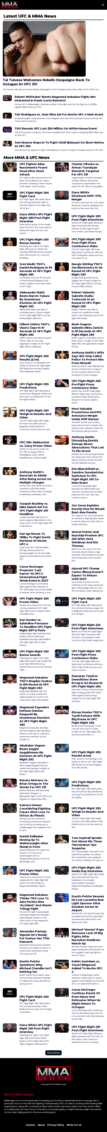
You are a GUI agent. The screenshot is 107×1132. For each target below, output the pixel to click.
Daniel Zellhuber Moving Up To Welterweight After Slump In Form (34, 841)
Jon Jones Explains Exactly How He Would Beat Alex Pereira (88, 509)
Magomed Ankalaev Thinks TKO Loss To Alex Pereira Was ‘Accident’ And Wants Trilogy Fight (36, 901)
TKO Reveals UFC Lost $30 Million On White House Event (56, 128)
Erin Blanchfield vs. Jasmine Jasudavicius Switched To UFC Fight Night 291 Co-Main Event (87, 475)
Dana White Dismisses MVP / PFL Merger (87, 196)
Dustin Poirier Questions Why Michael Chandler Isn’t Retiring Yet (36, 966)
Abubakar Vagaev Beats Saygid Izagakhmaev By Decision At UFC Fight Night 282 (36, 752)
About (41, 1125)
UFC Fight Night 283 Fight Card (86, 600)
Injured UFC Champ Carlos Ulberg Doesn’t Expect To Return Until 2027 (87, 574)
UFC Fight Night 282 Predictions (86, 783)
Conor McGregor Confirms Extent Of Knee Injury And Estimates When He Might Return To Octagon (86, 998)
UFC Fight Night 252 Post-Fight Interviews (87, 626)
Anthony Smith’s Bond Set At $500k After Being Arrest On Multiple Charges (35, 477)
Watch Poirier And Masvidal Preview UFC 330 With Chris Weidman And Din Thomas (87, 539)
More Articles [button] (53, 1052)
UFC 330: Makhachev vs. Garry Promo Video (36, 444)
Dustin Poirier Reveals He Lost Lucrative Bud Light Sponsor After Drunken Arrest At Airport (88, 903)
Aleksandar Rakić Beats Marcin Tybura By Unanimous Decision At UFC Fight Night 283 (36, 299)
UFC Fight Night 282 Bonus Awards (34, 653)
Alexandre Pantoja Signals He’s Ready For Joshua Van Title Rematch (34, 936)
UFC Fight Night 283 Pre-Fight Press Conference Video (86, 384)
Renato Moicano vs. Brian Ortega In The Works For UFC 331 (34, 784)
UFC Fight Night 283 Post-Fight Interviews (87, 218)
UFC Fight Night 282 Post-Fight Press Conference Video (86, 654)
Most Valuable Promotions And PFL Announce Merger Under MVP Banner (87, 414)
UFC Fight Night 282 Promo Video (34, 872)
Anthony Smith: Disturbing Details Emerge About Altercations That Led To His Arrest (88, 444)
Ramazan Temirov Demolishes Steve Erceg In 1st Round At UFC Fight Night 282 (87, 681)
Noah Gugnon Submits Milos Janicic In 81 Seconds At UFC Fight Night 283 (87, 329)
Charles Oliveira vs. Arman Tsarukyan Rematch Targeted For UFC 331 (85, 169)
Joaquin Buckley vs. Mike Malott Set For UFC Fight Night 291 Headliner (34, 509)
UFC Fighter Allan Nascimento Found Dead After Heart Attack (33, 169)
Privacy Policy (55, 1125)
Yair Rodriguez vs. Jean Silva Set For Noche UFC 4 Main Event (59, 114)
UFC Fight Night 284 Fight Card (34, 194)
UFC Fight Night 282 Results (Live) (86, 753)
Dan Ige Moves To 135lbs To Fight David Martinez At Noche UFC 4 (35, 539)
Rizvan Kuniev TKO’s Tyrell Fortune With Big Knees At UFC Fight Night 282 (87, 717)
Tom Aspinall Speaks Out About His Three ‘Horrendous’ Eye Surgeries (87, 843)
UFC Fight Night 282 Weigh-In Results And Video (87, 812)
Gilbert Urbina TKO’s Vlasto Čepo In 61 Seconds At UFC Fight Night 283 (35, 329)
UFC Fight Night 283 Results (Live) (34, 357)
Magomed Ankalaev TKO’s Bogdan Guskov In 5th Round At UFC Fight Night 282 (36, 683)
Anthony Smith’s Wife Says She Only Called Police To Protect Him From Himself (88, 358)
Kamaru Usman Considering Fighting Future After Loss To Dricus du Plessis (35, 810)
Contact (30, 1125)
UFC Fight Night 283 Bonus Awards (34, 241)
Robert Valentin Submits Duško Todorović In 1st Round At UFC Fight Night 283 (86, 299)
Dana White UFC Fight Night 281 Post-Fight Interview (36, 1028)
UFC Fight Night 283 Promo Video (34, 600)
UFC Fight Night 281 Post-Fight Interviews (87, 1028)
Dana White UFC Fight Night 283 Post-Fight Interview (36, 218)
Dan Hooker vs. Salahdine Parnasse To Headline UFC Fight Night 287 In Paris (36, 625)
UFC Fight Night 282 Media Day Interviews (87, 869)
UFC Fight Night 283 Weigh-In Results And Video (35, 414)
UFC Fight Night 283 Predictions (34, 385)
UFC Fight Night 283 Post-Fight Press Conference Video (86, 243)
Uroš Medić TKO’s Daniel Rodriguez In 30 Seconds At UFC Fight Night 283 (36, 269)
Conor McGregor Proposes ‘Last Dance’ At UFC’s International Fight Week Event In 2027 (34, 573)
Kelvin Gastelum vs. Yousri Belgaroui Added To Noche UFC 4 (87, 966)
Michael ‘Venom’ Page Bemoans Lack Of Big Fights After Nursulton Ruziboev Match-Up (88, 936)
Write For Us (74, 1125)
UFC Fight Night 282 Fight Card (34, 998)
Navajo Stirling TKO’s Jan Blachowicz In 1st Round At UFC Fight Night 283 (87, 269)
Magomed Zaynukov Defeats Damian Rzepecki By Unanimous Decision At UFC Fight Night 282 (35, 716)
